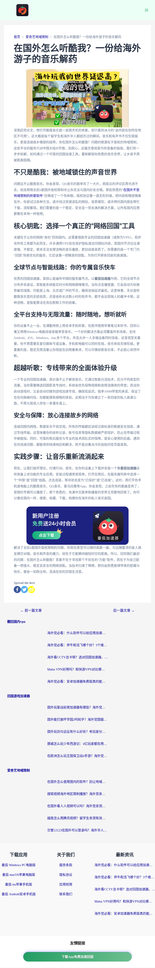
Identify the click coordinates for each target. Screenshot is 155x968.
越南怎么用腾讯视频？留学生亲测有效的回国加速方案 (77, 818)
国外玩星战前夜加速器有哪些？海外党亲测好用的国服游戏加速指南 (77, 707)
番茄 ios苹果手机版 (18, 884)
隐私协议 (65, 874)
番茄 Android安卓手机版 (19, 894)
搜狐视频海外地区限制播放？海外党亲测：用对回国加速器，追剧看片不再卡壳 (77, 794)
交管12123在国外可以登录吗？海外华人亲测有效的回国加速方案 (77, 830)
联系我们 (65, 894)
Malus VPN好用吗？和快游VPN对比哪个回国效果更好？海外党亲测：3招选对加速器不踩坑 (77, 669)
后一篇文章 (124, 610)
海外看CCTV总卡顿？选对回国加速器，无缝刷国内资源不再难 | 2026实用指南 (77, 657)
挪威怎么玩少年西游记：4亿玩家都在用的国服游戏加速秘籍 (77, 743)
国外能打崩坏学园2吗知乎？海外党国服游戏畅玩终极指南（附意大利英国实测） (77, 719)
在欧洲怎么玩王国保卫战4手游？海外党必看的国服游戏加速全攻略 (77, 756)
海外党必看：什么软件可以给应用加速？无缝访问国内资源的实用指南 (77, 633)
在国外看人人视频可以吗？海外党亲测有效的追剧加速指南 (77, 806)
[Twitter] (24, 589)
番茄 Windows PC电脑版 (19, 865)
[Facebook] (17, 589)
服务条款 (65, 865)
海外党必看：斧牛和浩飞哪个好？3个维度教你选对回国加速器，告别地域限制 (77, 645)
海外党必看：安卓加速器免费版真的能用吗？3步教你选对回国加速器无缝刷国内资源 (77, 681)
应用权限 (65, 884)
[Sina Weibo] (31, 589)
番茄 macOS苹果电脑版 (18, 874)
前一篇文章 (31, 610)
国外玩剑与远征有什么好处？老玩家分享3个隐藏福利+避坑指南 (77, 731)
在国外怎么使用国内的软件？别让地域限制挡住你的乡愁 (77, 781)
